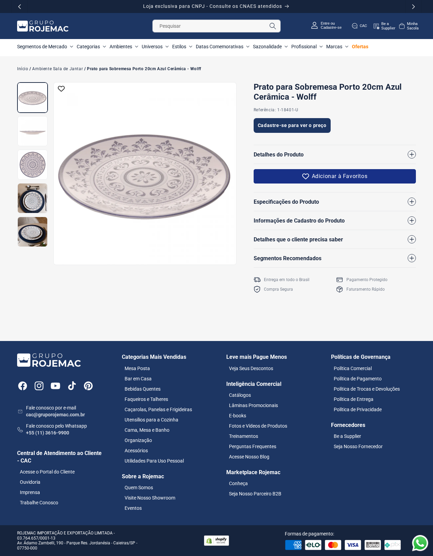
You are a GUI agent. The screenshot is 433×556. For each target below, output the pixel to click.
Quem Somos (139, 487)
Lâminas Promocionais (253, 405)
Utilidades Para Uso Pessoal (154, 460)
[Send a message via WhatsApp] (420, 543)
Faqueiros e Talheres (146, 399)
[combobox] (216, 26)
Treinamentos (243, 436)
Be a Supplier (347, 436)
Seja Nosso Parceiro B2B (255, 493)
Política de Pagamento (358, 378)
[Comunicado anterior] (19, 6)
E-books (237, 415)
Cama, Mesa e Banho (147, 429)
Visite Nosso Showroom (150, 497)
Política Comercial (353, 368)
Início (22, 69)
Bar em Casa (138, 378)
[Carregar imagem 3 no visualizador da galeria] (32, 165)
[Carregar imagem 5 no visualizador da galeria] (32, 232)
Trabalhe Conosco (39, 502)
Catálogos (240, 394)
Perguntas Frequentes (252, 446)
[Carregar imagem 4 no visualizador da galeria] (32, 198)
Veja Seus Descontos (251, 368)
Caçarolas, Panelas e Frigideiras (158, 409)
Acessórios (136, 450)
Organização (138, 440)
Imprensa (30, 492)
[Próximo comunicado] (413, 6)
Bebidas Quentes (143, 388)
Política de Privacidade (358, 409)
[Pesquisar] (272, 26)
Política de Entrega (353, 399)
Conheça (238, 483)
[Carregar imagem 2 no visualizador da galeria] (32, 131)
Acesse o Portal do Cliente (47, 472)
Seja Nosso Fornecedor (358, 446)
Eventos (133, 507)
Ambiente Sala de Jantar (57, 69)
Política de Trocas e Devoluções (367, 388)
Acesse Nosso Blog (249, 456)
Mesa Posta (137, 368)
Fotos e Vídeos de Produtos (258, 425)
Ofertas (360, 46)
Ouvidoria (30, 482)
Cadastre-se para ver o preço (292, 125)
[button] (408, 26)
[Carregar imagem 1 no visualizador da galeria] (32, 98)
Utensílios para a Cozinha (151, 419)
